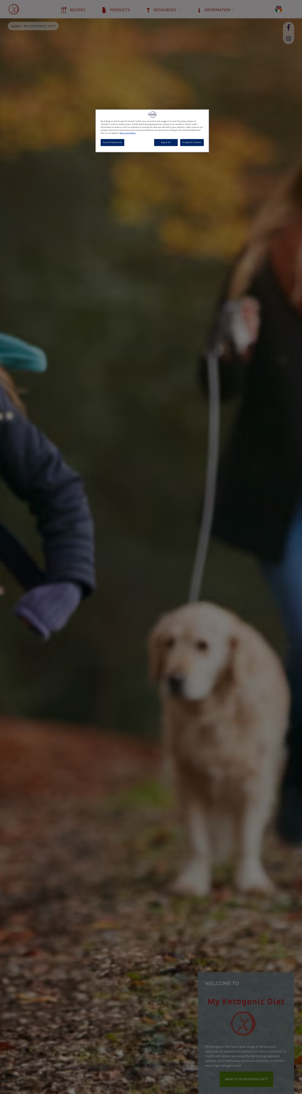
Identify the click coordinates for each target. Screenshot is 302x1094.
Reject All (166, 142)
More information (128, 133)
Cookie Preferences (112, 142)
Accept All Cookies (191, 142)
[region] (152, 130)
